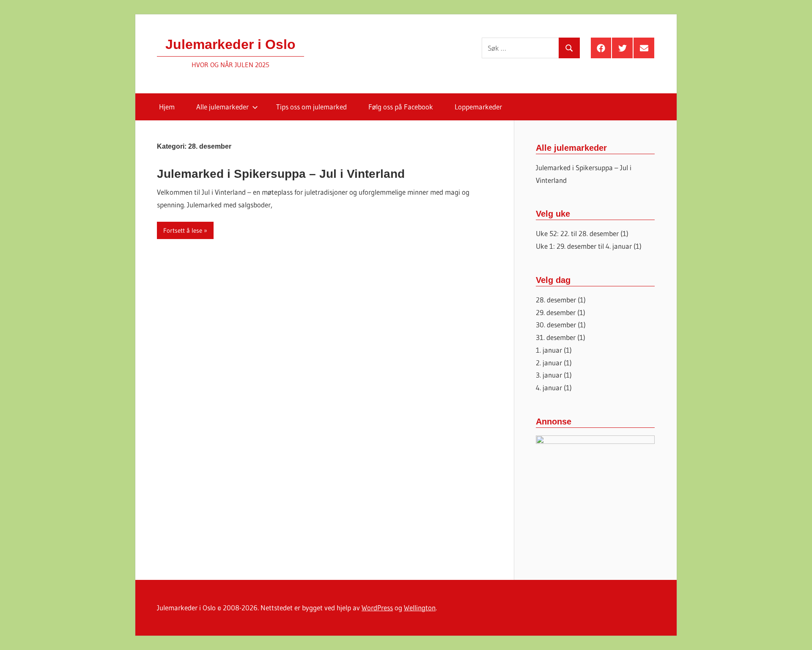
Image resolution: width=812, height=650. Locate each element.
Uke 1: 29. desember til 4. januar (584, 246)
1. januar (549, 349)
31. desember (556, 337)
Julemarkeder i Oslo (230, 44)
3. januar (549, 374)
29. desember (556, 312)
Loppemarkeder (478, 106)
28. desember (556, 299)
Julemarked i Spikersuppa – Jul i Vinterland (281, 173)
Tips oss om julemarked (311, 106)
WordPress (377, 607)
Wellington (420, 607)
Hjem (167, 106)
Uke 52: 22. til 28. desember (577, 233)
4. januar (549, 387)
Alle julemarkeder (222, 106)
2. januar (549, 362)
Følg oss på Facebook (400, 106)
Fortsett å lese (182, 230)
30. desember (556, 324)
